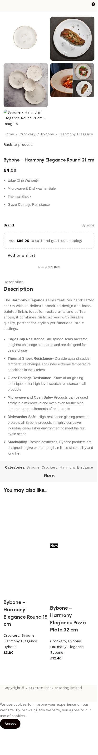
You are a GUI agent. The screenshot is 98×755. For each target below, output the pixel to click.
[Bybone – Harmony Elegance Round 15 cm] (26, 520)
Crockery (27, 134)
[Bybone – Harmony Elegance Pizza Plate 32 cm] (72, 520)
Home (9, 134)
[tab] (49, 267)
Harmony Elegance (76, 134)
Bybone (47, 134)
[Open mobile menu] (5, 6)
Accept (10, 723)
